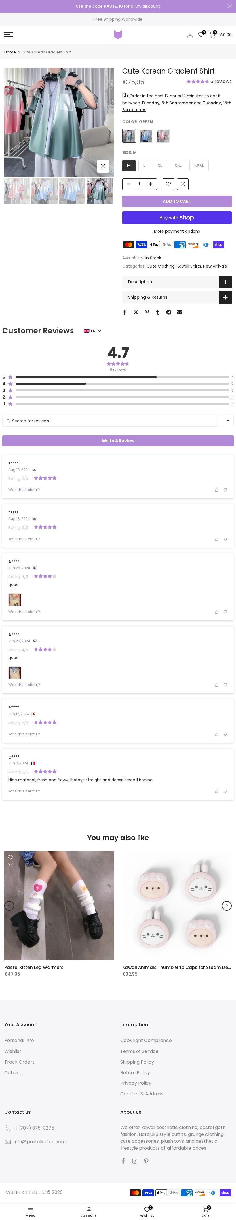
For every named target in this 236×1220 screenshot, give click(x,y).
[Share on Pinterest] (146, 312)
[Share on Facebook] (124, 312)
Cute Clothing (160, 266)
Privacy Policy (135, 1083)
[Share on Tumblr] (157, 312)
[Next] (227, 906)
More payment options (177, 231)
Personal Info (19, 1040)
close (6, 6)
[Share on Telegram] (168, 312)
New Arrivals (215, 266)
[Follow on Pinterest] (146, 1161)
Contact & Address (141, 1094)
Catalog (13, 1072)
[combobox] (228, 420)
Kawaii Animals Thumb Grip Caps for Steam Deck (177, 967)
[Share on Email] (179, 312)
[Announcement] (118, 6)
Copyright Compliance (146, 1040)
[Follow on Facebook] (123, 1161)
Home (10, 52)
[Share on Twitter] (135, 312)
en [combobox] (93, 331)
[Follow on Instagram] (135, 1161)
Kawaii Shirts (189, 266)
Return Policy (135, 1072)
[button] (209, 82)
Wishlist (12, 1051)
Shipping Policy (137, 1062)
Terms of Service (139, 1051)
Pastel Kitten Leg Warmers (34, 967)
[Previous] (9, 906)
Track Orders (19, 1062)
